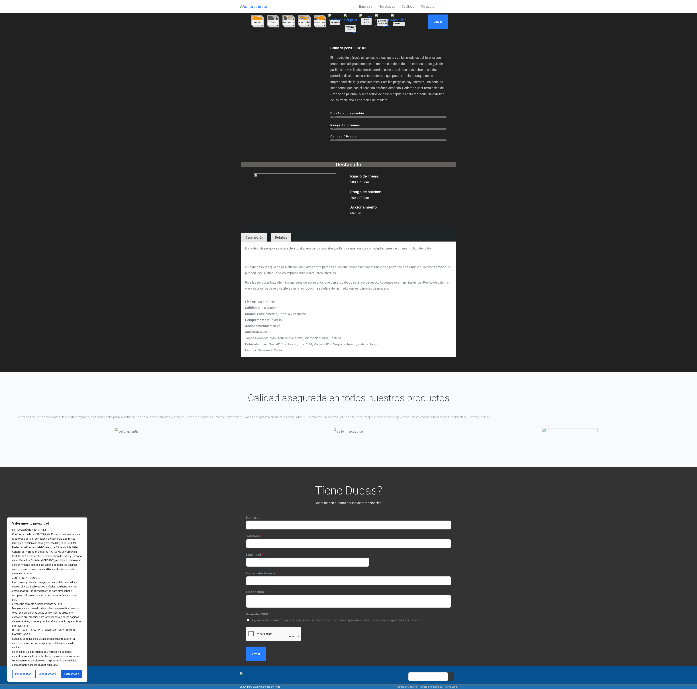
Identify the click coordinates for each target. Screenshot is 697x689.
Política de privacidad (431, 686)
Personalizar (23, 674)
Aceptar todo (71, 674)
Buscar (451, 676)
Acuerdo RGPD (258, 614)
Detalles (281, 237)
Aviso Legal (451, 686)
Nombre (253, 517)
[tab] (254, 237)
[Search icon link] (452, 6)
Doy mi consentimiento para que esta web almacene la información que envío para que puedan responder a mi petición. (336, 620)
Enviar (256, 653)
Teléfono (254, 536)
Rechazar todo (47, 674)
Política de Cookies (407, 686)
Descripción (254, 237)
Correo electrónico (261, 573)
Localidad (254, 555)
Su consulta (256, 592)
